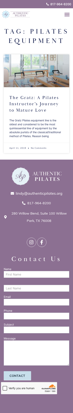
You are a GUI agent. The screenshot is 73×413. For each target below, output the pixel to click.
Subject (9, 324)
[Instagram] (31, 242)
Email (7, 297)
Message (10, 338)
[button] (67, 14)
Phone (8, 310)
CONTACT (17, 376)
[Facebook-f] (41, 242)
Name (7, 269)
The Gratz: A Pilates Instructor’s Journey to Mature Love (34, 104)
